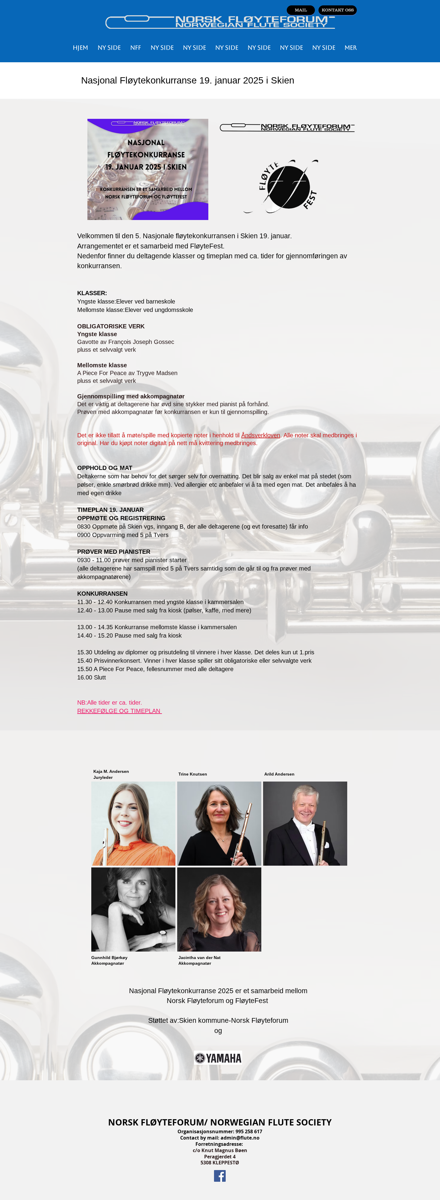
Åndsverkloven (260, 435)
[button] (135, 48)
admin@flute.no (240, 1137)
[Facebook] (220, 1176)
